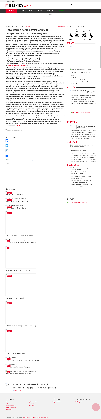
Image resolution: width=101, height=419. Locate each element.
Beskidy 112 (9, 303)
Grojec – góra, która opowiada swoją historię (83, 136)
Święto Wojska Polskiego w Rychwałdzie (81, 132)
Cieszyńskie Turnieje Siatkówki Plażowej (81, 82)
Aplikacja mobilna (33, 402)
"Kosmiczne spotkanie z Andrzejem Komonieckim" (86, 126)
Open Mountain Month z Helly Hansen (81, 80)
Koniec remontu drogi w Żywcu (16, 208)
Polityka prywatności (11, 407)
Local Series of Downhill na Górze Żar (80, 72)
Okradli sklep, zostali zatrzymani (79, 182)
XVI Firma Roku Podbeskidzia (91, 92)
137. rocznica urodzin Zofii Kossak (80, 138)
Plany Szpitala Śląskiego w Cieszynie (18, 367)
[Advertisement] (35, 175)
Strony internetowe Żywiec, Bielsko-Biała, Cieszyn (35, 417)
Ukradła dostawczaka (76, 178)
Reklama (8, 403)
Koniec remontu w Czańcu (14, 194)
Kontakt (8, 402)
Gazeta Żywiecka (79, 402)
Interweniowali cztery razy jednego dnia (81, 184)
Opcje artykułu (60, 26)
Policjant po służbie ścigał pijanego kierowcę (21, 326)
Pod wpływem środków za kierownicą (81, 180)
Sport (8, 247)
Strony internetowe (56, 402)
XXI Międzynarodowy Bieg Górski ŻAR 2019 (20, 270)
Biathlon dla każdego (76, 83)
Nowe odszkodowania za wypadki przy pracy (82, 97)
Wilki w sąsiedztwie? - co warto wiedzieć (19, 236)
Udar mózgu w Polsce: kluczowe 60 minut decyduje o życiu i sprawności (81, 149)
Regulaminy (8, 409)
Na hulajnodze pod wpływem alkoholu (81, 176)
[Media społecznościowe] (35, 156)
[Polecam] (6, 159)
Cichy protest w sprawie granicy (16, 353)
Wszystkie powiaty (10, 1)
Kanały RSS (31, 403)
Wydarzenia (28, 26)
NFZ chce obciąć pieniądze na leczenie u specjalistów (85, 103)
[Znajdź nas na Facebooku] (1, 209)
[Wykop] (35, 151)
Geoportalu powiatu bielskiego (17, 65)
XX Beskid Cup (75, 76)
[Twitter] (35, 145)
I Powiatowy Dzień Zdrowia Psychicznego (19, 374)
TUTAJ (18, 126)
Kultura (8, 241)
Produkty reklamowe (11, 405)
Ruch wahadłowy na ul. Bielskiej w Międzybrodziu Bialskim (79, 172)
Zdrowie (8, 359)
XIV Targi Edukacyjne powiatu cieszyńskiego (82, 99)
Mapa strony (32, 405)
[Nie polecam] (8, 159)
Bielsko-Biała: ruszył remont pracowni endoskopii (22, 360)
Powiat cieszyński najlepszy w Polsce (18, 201)
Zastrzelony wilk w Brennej (15, 298)
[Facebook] (35, 140)
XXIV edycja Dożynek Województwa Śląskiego (21, 242)
